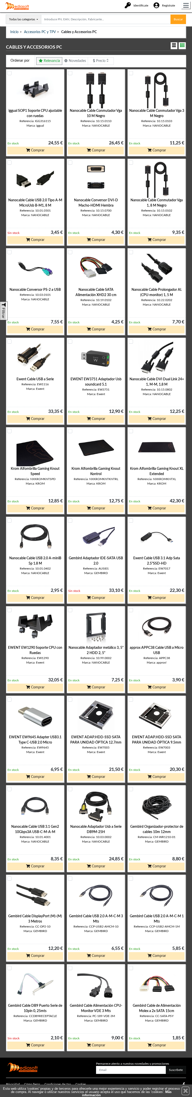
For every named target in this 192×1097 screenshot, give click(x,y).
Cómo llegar (32, 1084)
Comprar (37, 150)
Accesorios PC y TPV (40, 32)
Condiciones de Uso (57, 1084)
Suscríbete (176, 1069)
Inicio (14, 32)
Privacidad (13, 1084)
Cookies (81, 1084)
